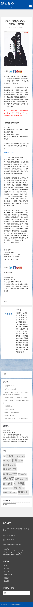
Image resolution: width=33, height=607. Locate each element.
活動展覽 (11, 488)
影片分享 (8, 483)
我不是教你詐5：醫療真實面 (16, 22)
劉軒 (20, 461)
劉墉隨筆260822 (9, 386)
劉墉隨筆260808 (9, 415)
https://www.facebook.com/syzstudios (13, 551)
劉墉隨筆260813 (9, 409)
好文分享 (8, 478)
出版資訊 (7, 461)
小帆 (26, 479)
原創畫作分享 (9, 469)
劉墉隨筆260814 (9, 406)
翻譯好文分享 (7, 492)
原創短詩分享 (22, 474)
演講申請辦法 (8, 575)
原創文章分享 (9, 465)
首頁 (5, 565)
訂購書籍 (6, 578)
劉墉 (14, 460)
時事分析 (5, 488)
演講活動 (17, 488)
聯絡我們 (6, 581)
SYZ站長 (18, 310)
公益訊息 (21, 456)
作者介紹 (6, 568)
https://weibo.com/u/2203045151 (12, 554)
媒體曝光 (19, 479)
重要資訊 (23, 492)
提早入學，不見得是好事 (11, 412)
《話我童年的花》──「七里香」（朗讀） (15, 397)
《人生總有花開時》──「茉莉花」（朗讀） (16, 418)
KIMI (4, 456)
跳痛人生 (15, 492)
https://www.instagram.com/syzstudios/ (14, 553)
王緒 (23, 488)
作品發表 (11, 456)
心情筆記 (19, 483)
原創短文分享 (10, 473)
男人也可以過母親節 (10, 389)
